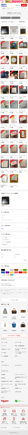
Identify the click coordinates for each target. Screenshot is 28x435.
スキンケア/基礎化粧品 (6, 242)
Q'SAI (2, 228)
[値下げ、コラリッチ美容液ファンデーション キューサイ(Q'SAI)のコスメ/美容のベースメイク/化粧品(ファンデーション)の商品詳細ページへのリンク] (14, 119)
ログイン (18, 5)
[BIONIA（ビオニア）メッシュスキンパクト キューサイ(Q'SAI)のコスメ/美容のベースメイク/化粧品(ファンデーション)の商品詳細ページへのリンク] (5, 30)
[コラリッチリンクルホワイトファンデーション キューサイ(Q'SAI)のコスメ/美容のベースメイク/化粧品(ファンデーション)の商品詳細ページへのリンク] (14, 178)
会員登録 (24, 5)
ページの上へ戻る (14, 300)
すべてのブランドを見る (14, 335)
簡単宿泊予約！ (23, 414)
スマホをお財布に (14, 422)
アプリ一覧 (17, 427)
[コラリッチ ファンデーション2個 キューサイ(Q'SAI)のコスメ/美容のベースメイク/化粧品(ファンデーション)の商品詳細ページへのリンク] (23, 134)
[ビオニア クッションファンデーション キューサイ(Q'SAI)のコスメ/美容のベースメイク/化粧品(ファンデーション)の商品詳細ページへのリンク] (5, 89)
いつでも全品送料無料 (14, 414)
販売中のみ (4, 21)
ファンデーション (15, 17)
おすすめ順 (10, 21)
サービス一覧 (3, 427)
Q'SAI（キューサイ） (5, 17)
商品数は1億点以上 (5, 414)
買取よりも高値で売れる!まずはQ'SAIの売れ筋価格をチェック (8, 284)
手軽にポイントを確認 (23, 422)
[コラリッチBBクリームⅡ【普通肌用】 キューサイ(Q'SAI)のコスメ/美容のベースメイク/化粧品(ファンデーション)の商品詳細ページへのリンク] (23, 60)
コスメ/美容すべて (5, 239)
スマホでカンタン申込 (4, 422)
